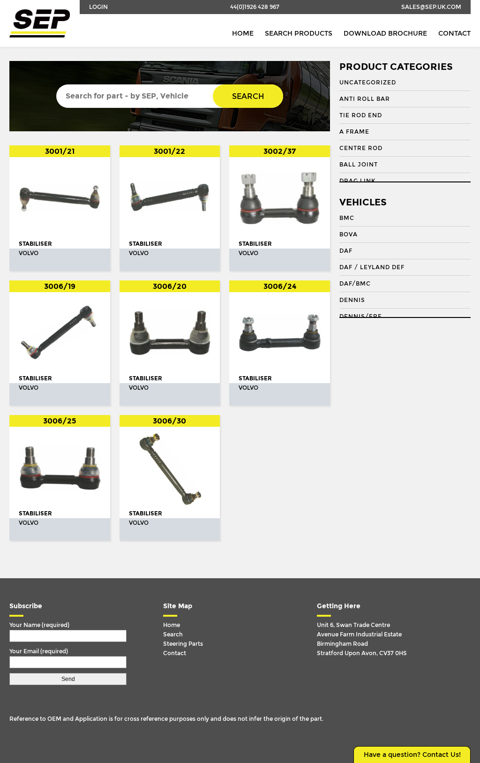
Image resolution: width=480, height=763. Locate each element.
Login (98, 7)
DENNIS (352, 300)
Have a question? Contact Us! (412, 755)
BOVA (348, 234)
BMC (346, 218)
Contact (454, 34)
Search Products (298, 34)
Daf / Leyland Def (372, 267)
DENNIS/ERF (360, 316)
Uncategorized (367, 82)
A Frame (354, 131)
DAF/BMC (355, 283)
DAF (345, 251)
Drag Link (357, 181)
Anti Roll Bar (364, 99)
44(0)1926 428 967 (254, 7)
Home (243, 34)
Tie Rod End (360, 115)
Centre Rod (360, 148)
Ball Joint (358, 164)
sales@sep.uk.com (431, 7)
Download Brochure (385, 34)
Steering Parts (183, 644)
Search (248, 96)
